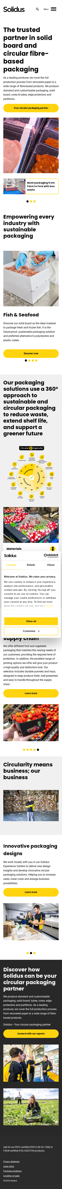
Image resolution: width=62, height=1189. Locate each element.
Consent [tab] (11, 564)
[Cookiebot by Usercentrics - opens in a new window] (44, 556)
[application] (31, 805)
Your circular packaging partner (31, 108)
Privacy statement (11, 1161)
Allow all (31, 621)
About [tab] (50, 564)
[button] (27, 201)
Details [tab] (31, 564)
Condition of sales (11, 1176)
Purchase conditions (12, 1171)
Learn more (32, 678)
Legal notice (8, 1166)
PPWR (28, 665)
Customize (29, 631)
